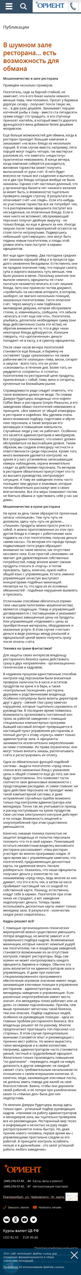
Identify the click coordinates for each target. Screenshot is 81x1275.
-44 (29, 1181)
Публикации (16, 27)
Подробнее (10, 1267)
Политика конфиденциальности (56, 1248)
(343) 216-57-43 (14, 1181)
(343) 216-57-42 (14, 1186)
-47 (29, 1186)
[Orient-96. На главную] (50, 4)
